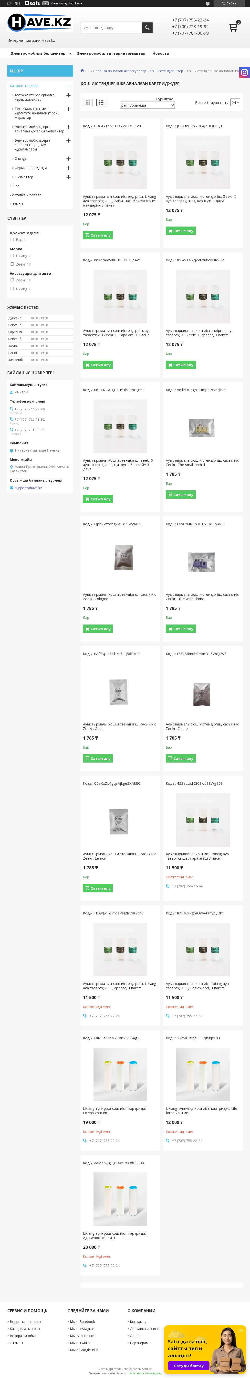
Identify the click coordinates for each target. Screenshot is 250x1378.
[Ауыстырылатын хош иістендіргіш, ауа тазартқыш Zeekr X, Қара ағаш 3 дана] (120, 296)
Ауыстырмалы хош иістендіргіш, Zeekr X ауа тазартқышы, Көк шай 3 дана (201, 198)
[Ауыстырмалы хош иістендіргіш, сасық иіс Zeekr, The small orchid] (203, 426)
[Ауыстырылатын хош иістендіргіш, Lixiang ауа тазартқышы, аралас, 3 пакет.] (120, 949)
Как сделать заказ (25, 1328)
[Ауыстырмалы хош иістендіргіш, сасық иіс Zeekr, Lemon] (120, 820)
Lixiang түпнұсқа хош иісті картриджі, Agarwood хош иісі (115, 1235)
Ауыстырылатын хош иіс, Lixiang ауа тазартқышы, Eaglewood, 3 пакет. (197, 985)
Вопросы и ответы (25, 1321)
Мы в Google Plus (84, 1350)
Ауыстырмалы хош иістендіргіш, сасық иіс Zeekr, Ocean (119, 726)
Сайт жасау (59, 3)
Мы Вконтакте (82, 1335)
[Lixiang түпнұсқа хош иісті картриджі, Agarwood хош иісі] (120, 1199)
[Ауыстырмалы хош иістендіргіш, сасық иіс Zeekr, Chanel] (203, 690)
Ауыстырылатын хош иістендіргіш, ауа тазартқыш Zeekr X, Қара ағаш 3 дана (117, 332)
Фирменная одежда (31, 167)
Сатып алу (101, 235)
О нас (14, 186)
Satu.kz (147, 1369)
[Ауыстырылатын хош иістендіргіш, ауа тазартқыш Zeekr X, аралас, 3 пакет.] (203, 296)
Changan (22, 158)
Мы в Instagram (82, 1328)
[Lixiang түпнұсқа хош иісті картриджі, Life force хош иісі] (203, 1074)
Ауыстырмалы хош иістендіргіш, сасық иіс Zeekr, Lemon (119, 856)
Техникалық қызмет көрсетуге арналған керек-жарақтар (37, 113)
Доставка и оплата (26, 195)
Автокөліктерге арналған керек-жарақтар (35, 97)
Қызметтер (24, 177)
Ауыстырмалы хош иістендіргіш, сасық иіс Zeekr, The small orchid (202, 462)
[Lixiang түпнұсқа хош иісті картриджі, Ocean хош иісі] (120, 1074)
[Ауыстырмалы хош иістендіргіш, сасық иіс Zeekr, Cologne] (120, 560)
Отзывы (16, 204)
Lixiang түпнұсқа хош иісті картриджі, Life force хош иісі (201, 1110)
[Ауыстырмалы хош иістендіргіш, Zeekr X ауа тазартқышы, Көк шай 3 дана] (203, 162)
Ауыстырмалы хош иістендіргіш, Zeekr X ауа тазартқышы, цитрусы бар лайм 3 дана (118, 464)
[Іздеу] (147, 27)
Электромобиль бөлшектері (38, 53)
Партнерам (139, 1342)
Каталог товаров (24, 85)
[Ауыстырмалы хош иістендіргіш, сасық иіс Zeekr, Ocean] (120, 690)
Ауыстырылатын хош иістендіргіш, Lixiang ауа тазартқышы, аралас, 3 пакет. (119, 985)
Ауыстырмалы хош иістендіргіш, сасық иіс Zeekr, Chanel (202, 726)
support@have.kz (28, 488)
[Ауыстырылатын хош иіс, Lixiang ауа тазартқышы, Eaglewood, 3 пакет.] (203, 949)
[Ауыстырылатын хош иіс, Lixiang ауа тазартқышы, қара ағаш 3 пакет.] (203, 820)
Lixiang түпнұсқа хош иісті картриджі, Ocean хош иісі (115, 1110)
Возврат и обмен (24, 1335)
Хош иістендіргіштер (166, 71)
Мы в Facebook (82, 1321)
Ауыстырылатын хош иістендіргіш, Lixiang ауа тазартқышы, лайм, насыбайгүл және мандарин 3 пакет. (119, 200)
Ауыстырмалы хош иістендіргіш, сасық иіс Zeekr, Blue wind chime (202, 596)
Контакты (138, 1321)
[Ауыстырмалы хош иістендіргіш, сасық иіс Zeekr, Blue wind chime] (203, 560)
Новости (161, 53)
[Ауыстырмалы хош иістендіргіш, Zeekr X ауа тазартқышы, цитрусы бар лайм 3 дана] (120, 426)
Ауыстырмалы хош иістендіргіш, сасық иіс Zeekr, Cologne (119, 596)
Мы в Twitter (80, 1342)
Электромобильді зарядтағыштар (111, 53)
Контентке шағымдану (146, 1373)
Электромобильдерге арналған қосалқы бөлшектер (39, 128)
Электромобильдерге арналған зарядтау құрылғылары (33, 144)
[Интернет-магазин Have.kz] (40, 22)
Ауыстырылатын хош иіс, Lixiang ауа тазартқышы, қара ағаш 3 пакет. (197, 856)
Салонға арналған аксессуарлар (119, 71)
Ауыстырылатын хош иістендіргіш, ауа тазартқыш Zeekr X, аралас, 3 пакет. (199, 332)
